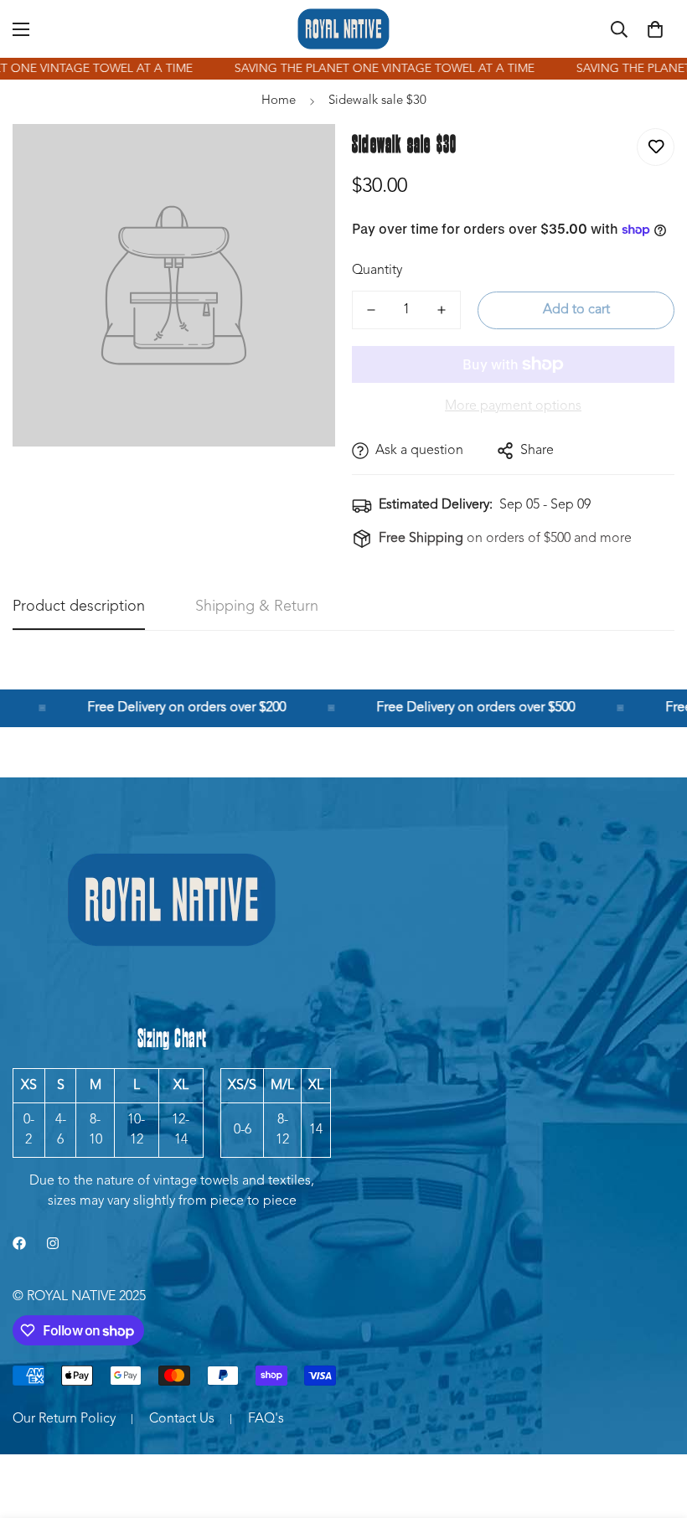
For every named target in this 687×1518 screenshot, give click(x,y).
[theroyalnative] (343, 29)
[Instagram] (52, 1243)
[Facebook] (19, 1243)
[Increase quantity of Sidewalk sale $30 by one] (441, 310)
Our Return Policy (64, 1419)
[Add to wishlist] (655, 147)
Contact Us (181, 1419)
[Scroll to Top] (654, 1426)
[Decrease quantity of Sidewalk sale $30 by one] (371, 310)
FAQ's (266, 1419)
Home (278, 101)
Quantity (377, 270)
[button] (655, 29)
